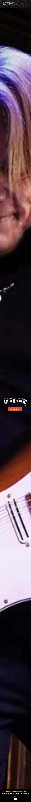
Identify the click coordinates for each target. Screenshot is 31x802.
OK (15, 799)
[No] (29, 796)
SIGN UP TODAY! (15, 409)
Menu (26, 4)
